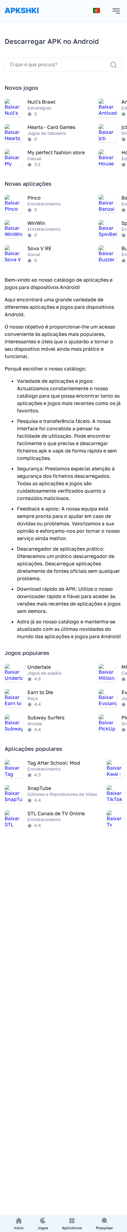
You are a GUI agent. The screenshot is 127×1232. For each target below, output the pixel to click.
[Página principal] (22, 16)
